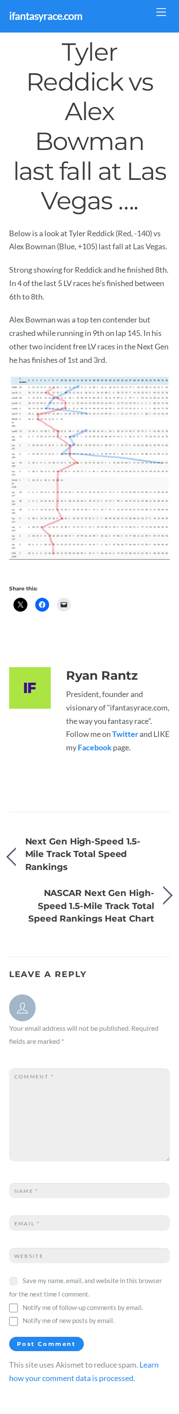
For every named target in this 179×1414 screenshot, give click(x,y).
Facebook (95, 747)
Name (26, 1191)
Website (29, 1256)
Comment (34, 1076)
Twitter (125, 734)
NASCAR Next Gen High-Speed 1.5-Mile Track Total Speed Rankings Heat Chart (91, 906)
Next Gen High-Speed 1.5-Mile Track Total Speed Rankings (83, 854)
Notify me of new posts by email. (68, 1320)
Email (27, 1223)
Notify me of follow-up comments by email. (83, 1307)
